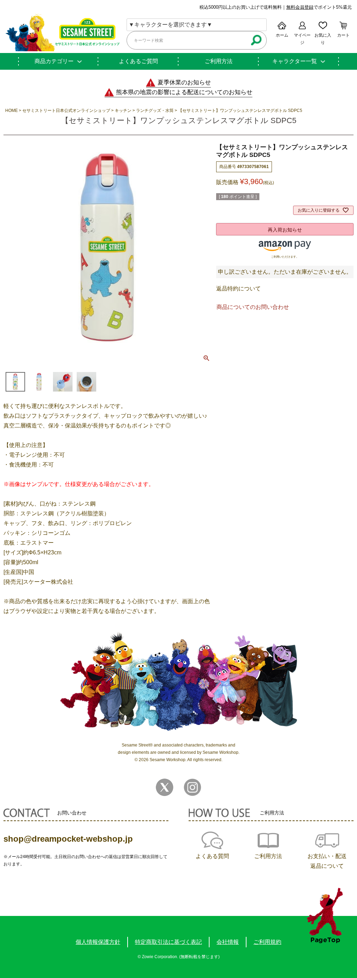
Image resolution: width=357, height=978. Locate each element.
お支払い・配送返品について (327, 861)
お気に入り (322, 39)
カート (343, 35)
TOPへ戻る (324, 915)
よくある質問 (212, 856)
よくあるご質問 (138, 61)
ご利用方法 (219, 61)
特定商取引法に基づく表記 (168, 942)
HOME (11, 110)
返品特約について (238, 288)
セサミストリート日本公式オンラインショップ (66, 110)
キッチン (123, 110)
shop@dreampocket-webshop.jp (68, 838)
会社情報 (228, 942)
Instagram (192, 787)
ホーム (282, 35)
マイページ (302, 39)
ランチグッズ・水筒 (155, 110)
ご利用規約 (267, 942)
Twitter (164, 787)
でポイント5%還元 (319, 7)
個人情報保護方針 (98, 942)
